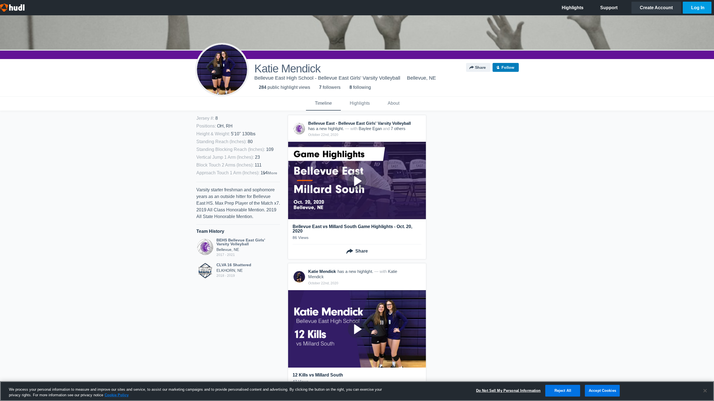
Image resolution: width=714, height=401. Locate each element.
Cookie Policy (117, 395)
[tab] (323, 104)
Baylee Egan (370, 128)
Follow (507, 67)
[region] (357, 391)
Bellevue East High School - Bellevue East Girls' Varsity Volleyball (327, 78)
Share (480, 67)
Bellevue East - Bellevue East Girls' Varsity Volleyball (359, 123)
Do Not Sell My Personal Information (508, 390)
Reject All (562, 390)
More (272, 173)
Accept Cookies (602, 390)
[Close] (705, 391)
